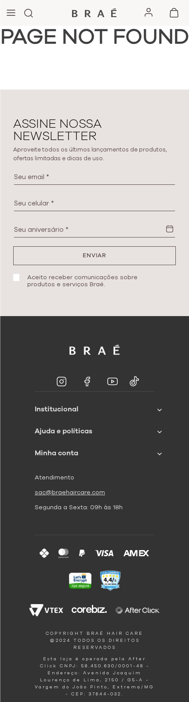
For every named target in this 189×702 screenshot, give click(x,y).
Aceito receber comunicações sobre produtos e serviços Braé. (82, 281)
